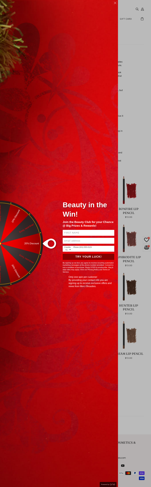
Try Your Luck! (88, 256)
